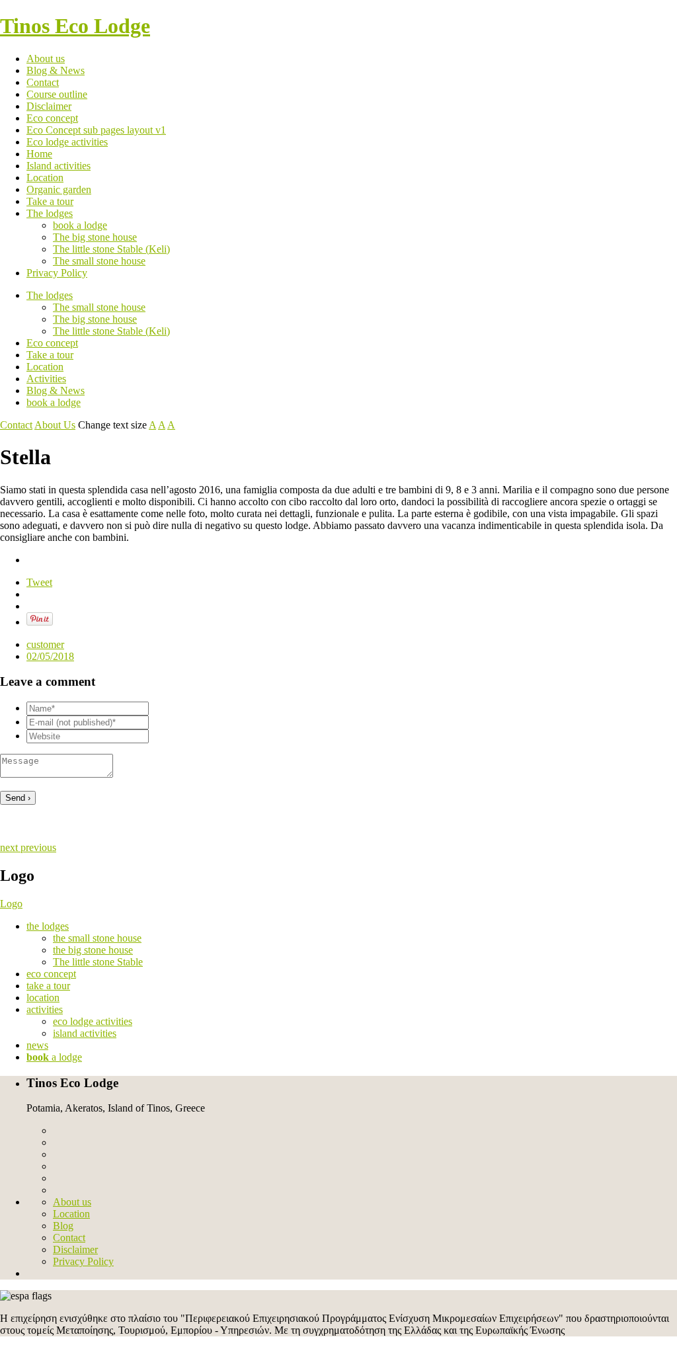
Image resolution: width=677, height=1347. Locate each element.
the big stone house (93, 950)
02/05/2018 (50, 656)
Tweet (39, 582)
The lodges (49, 213)
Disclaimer (48, 106)
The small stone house (99, 260)
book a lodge (80, 225)
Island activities (58, 165)
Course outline (56, 94)
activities (44, 1009)
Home (39, 153)
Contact (42, 82)
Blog (63, 1225)
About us (45, 58)
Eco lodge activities (67, 141)
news (37, 1045)
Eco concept (52, 118)
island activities (84, 1033)
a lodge (54, 1057)
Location (44, 177)
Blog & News (55, 70)
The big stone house (95, 237)
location (43, 997)
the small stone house (97, 938)
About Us (54, 424)
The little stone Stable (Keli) (111, 249)
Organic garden (58, 189)
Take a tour (49, 201)
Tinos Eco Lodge (75, 26)
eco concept (51, 973)
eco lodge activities (92, 1021)
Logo (11, 903)
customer (45, 644)
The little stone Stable (98, 961)
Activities (46, 378)
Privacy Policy (56, 272)
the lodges (47, 926)
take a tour (48, 985)
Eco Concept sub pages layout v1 (96, 130)
